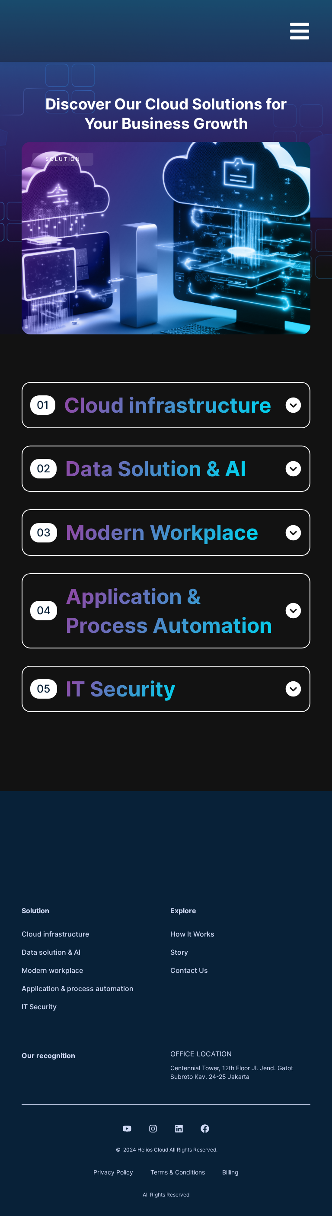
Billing (230, 1172)
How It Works (192, 934)
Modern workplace (52, 970)
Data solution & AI (51, 952)
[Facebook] (205, 1128)
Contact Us (189, 970)
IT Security (39, 1006)
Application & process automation (78, 988)
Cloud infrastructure (55, 934)
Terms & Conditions (177, 1172)
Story (179, 952)
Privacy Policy (113, 1172)
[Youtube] (127, 1128)
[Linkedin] (179, 1128)
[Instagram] (153, 1128)
